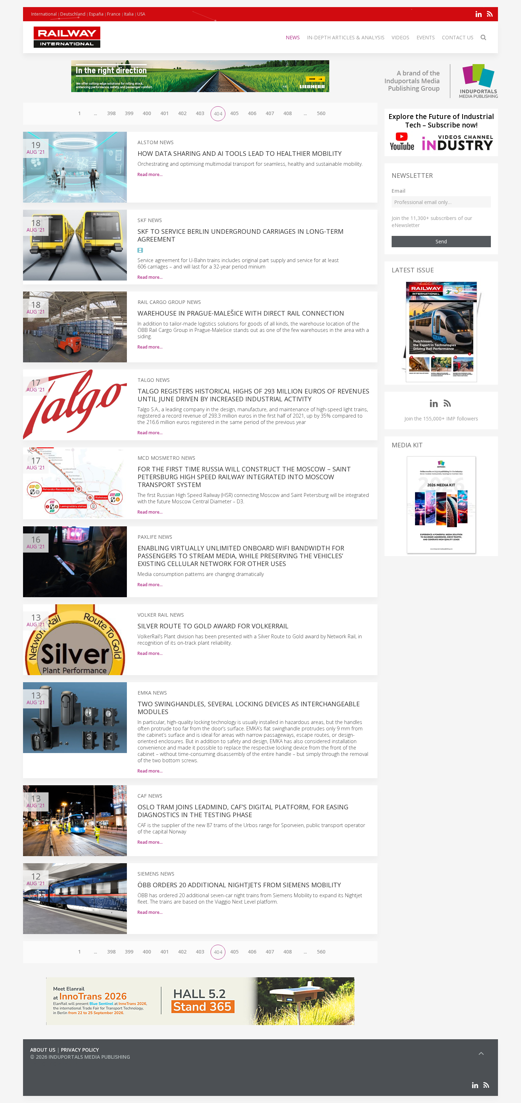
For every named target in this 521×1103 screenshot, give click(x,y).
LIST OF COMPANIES (54, 1063)
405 (234, 113)
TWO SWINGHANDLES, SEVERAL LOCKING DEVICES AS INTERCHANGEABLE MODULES (249, 708)
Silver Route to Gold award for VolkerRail (213, 626)
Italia (129, 14)
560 (321, 113)
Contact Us (458, 37)
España (96, 14)
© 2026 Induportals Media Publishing (80, 1056)
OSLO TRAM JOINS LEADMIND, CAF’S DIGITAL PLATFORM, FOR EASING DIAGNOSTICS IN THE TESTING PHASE (243, 811)
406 (252, 113)
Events (425, 37)
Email (398, 190)
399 (129, 113)
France (114, 14)
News (293, 37)
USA (141, 14)
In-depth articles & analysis (346, 37)
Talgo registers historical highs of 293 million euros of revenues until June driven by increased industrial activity (253, 395)
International (44, 14)
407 (269, 113)
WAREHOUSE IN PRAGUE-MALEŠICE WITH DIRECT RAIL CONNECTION (241, 313)
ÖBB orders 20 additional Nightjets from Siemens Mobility (239, 885)
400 (146, 113)
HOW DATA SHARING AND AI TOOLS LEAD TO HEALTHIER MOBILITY (240, 153)
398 (111, 113)
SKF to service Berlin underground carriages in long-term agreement (240, 235)
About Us (42, 1049)
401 (164, 113)
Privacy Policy (80, 1049)
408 (287, 113)
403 (200, 113)
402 (182, 113)
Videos (400, 37)
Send (441, 241)
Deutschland (72, 14)
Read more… (150, 174)
